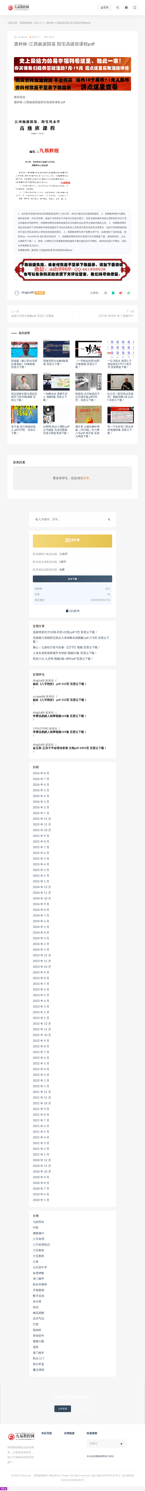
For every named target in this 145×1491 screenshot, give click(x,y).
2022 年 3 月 (41, 1075)
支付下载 (72, 579)
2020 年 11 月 (42, 1166)
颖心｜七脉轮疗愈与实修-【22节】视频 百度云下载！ (66, 647)
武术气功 (38, 1318)
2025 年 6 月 (41, 853)
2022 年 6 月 (41, 1057)
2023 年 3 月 (41, 1006)
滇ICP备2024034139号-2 (106, 1475)
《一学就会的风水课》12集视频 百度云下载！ (88, 364)
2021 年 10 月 (42, 1103)
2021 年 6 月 (41, 1126)
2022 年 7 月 (41, 1052)
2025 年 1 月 (41, 881)
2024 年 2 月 (41, 944)
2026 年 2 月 (41, 807)
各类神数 (38, 1273)
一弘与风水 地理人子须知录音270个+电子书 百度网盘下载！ (119, 364)
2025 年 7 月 (41, 847)
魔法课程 (38, 1369)
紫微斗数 (38, 1341)
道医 (36, 1347)
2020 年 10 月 (42, 1171)
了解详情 (82, 1409)
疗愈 (36, 1324)
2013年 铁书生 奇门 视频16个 (116, 316)
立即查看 (62, 1409)
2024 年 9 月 (41, 904)
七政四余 (38, 1222)
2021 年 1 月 (41, 1154)
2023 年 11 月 (42, 961)
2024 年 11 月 (42, 892)
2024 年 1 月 (41, 949)
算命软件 (38, 1335)
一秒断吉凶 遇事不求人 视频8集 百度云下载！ (55, 397)
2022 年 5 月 (41, 1063)
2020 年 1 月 (41, 1200)
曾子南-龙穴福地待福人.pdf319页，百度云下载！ (23, 430)
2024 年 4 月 (41, 932)
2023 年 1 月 (41, 1018)
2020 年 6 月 (41, 1194)
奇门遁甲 (38, 1278)
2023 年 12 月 (42, 955)
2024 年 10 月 (42, 898)
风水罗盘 (38, 1364)
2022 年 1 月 (41, 1086)
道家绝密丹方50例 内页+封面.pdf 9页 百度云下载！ (65, 632)
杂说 (36, 1307)
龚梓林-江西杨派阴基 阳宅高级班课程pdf (51, 250)
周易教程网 (26, 23)
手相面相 (38, 1290)
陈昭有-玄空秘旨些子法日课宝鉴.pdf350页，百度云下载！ (87, 397)
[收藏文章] (105, 293)
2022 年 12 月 (42, 1023)
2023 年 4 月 (41, 1001)
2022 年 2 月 (41, 1080)
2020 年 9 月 (41, 1177)
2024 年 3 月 (41, 938)
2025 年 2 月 (41, 875)
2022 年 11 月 (42, 1029)
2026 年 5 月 (41, 790)
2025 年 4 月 (41, 864)
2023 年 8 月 (41, 978)
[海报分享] (128, 293)
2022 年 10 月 (42, 1035)
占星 (36, 1261)
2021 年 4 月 (41, 1137)
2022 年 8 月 (41, 1046)
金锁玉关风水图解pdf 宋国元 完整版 (32, 316)
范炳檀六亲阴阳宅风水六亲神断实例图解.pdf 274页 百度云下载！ (71, 640)
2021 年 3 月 (41, 1143)
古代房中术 (40, 1267)
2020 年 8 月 (41, 1183)
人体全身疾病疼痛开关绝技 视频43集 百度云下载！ (65, 653)
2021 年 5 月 (41, 1131)
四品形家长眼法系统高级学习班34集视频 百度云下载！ (24, 397)
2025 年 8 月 (41, 841)
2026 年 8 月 (41, 773)
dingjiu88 (28, 292)
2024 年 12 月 (42, 887)
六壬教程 (38, 1250)
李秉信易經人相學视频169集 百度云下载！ (60, 716)
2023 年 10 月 (42, 966)
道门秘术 (38, 1352)
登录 (86, 478)
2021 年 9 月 (41, 1109)
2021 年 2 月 (41, 1149)
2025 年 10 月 (42, 830)
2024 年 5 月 (41, 927)
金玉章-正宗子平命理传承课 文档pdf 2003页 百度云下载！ (70, 748)
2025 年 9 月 (41, 836)
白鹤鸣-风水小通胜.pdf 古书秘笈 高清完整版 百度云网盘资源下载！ (56, 430)
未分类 (37, 1301)
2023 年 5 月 (41, 995)
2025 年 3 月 (41, 870)
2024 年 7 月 (41, 915)
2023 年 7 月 (41, 983)
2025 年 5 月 (41, 858)
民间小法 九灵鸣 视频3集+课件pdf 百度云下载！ (63, 658)
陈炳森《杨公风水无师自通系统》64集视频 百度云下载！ (24, 364)
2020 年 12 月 (42, 1160)
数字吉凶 (38, 1296)
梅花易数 (38, 1313)
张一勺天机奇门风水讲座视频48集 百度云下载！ (120, 430)
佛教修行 (38, 1233)
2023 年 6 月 (41, 989)
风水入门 (39, 23)
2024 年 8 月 (41, 910)
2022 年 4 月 (41, 1069)
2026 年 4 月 (41, 796)
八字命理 (38, 1239)
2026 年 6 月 (41, 784)
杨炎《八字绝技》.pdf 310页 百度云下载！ (60, 684)
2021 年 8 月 (41, 1114)
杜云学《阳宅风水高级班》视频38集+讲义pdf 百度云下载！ (120, 397)
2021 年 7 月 (41, 1120)
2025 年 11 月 (42, 824)
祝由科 (37, 1330)
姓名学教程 (40, 1284)
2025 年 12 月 (42, 818)
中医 (36, 1227)
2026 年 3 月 (41, 801)
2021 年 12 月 (42, 1092)
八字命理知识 (41, 1244)
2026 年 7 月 (41, 779)
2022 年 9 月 (41, 1040)
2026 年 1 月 (41, 813)
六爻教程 (38, 1256)
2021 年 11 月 (42, 1097)
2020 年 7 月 (41, 1188)
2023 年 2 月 (41, 1012)
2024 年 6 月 (41, 921)
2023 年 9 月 (41, 972)
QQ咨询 (74, 611)
